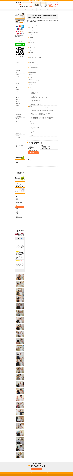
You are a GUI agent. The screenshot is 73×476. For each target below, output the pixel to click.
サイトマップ (17, 91)
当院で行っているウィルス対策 (33, 25)
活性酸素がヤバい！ (33, 101)
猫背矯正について (31, 42)
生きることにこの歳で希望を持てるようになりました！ (38, 109)
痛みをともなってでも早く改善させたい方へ (35, 64)
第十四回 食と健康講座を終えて (36, 100)
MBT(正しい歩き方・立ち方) (35, 127)
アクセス (47, 9)
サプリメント (32, 131)
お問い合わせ (54, 9)
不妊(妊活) (32, 128)
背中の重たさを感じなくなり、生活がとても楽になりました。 (39, 114)
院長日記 (30, 90)
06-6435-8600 (33, 150)
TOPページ (18, 9)
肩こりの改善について (32, 30)
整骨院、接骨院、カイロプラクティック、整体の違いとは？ (39, 97)
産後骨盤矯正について (32, 34)
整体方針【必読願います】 (32, 82)
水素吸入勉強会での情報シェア (35, 99)
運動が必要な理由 (33, 103)
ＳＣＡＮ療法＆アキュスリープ (33, 59)
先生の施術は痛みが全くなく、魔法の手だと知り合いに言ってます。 (40, 113)
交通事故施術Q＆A (31, 74)
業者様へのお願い (31, 45)
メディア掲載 (31, 54)
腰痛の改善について (32, 35)
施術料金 (33, 9)
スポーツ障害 (32, 123)
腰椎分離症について (34, 93)
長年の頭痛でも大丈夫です (34, 92)
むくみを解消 (31, 37)
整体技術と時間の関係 (32, 72)
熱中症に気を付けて (34, 96)
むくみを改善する (31, 49)
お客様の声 (30, 106)
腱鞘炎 (32, 135)
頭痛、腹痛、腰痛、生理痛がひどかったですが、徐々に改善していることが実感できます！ (43, 117)
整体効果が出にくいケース (33, 50)
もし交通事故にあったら (32, 75)
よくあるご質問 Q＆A (32, 47)
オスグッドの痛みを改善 (32, 29)
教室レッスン (31, 27)
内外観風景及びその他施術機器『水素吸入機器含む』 (36, 80)
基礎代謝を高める (31, 65)
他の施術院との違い (32, 55)
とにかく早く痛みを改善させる (33, 67)
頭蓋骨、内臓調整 (31, 62)
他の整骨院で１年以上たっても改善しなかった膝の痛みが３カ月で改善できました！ (42, 110)
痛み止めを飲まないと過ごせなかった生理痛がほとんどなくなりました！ (41, 118)
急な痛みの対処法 (33, 134)
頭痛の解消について (32, 39)
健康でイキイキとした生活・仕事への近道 (35, 57)
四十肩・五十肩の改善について (33, 32)
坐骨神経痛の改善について (33, 40)
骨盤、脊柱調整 (31, 60)
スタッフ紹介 (40, 9)
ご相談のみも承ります (33, 152)
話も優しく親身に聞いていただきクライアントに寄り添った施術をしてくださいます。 (42, 107)
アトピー (32, 124)
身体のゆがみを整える (32, 69)
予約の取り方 (31, 52)
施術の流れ (25, 9)
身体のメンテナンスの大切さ (35, 132)
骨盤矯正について (31, 44)
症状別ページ (31, 121)
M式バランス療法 (31, 70)
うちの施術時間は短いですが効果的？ (36, 104)
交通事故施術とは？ (32, 79)
